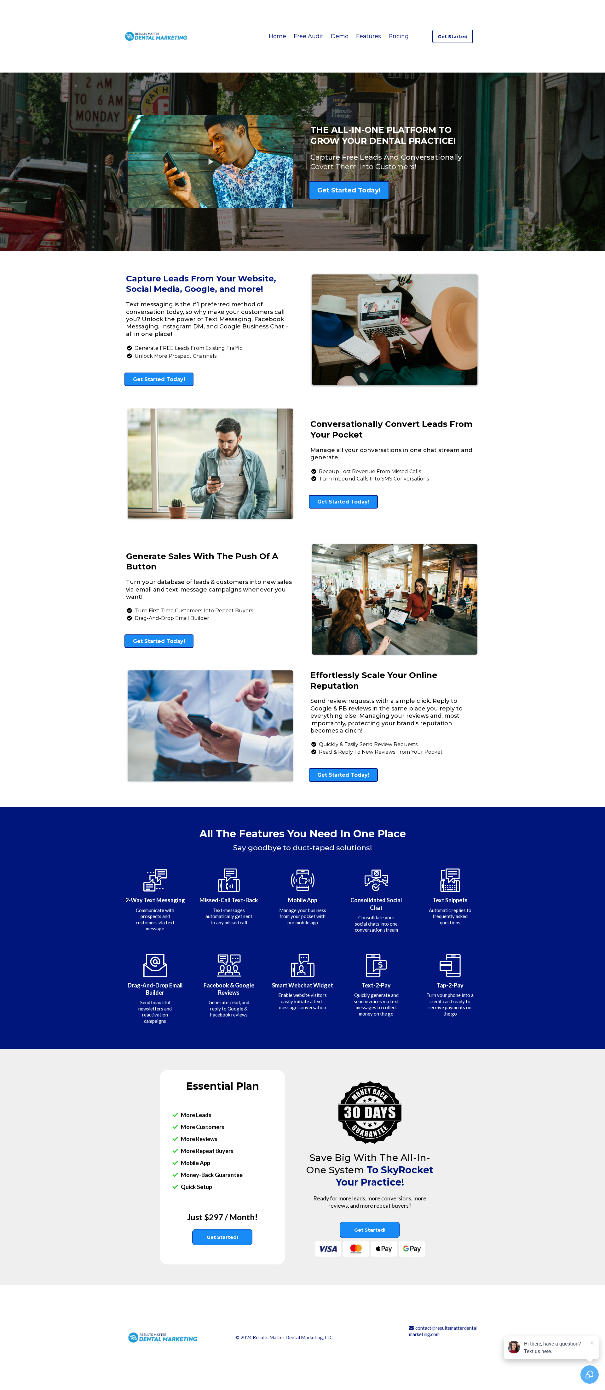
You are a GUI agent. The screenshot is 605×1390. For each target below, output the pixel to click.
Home (277, 36)
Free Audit (308, 36)
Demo (340, 36)
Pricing (399, 36)
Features (368, 36)
